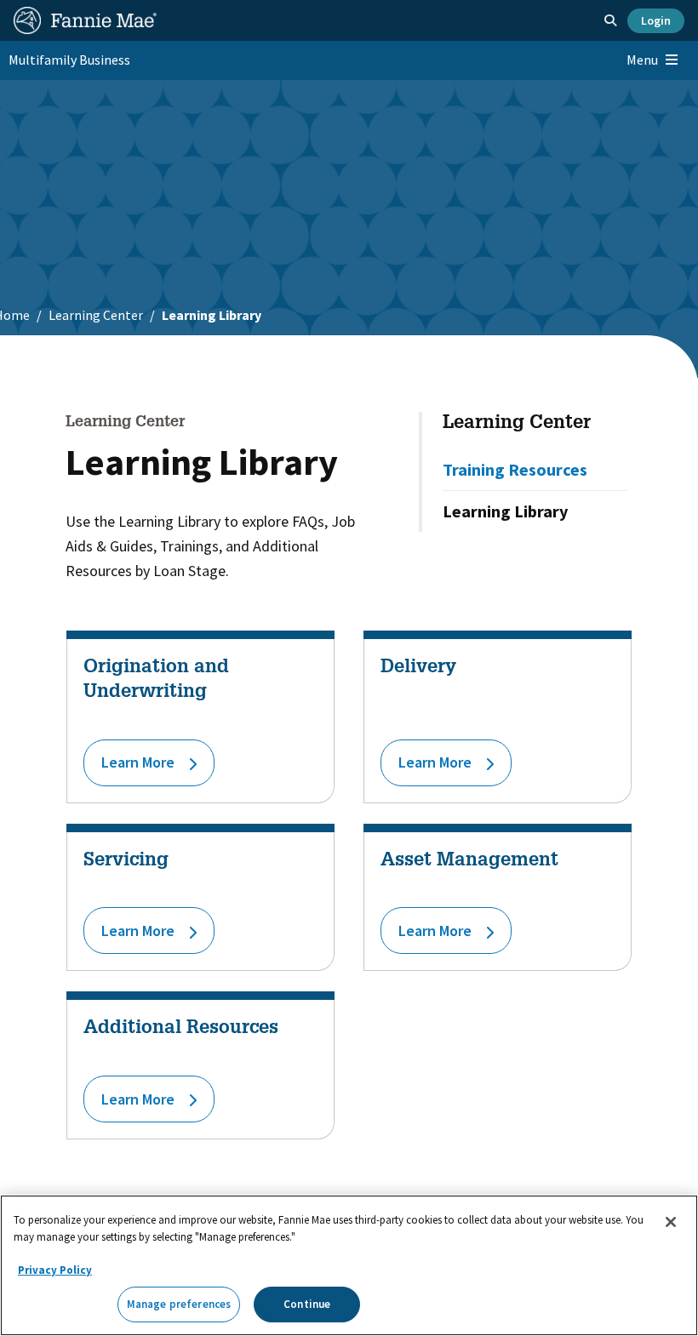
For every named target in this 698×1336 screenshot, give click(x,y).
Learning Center (96, 314)
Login (656, 20)
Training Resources (515, 469)
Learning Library (505, 511)
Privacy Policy (55, 1270)
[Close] (670, 1222)
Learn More (137, 762)
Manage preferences (179, 1304)
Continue (306, 1304)
